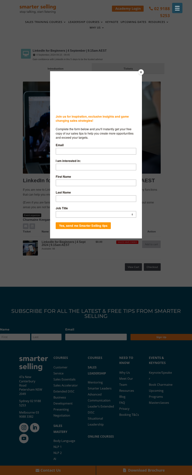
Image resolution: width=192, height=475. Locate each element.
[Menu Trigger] (177, 8)
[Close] (141, 72)
